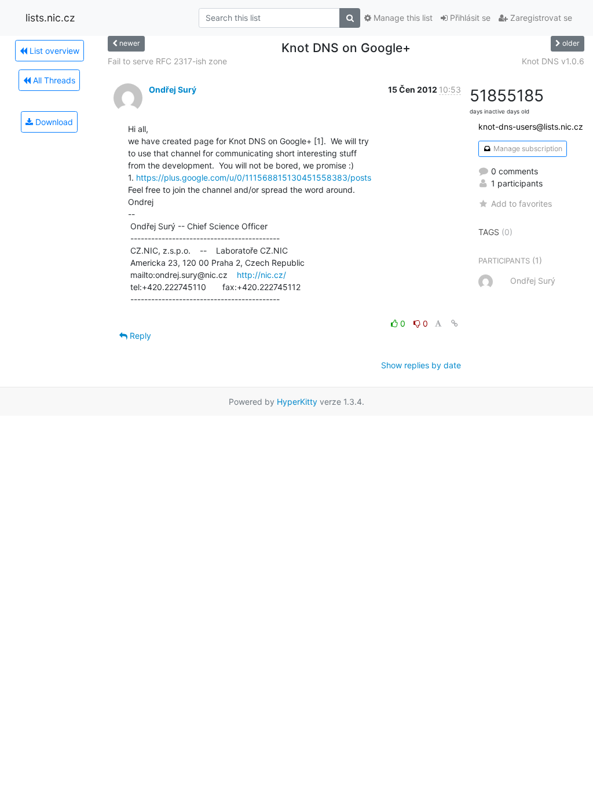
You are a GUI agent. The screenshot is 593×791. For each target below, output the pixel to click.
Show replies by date (421, 365)
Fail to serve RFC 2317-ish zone (167, 61)
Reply (139, 335)
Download (53, 122)
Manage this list (402, 18)
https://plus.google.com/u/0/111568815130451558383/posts (253, 177)
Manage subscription (527, 148)
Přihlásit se (469, 18)
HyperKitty (297, 402)
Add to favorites (521, 203)
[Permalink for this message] (454, 323)
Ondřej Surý (172, 89)
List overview (53, 51)
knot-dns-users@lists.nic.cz (530, 126)
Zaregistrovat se (540, 18)
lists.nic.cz (50, 18)
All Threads (53, 80)
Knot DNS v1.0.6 (553, 61)
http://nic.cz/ (261, 275)
